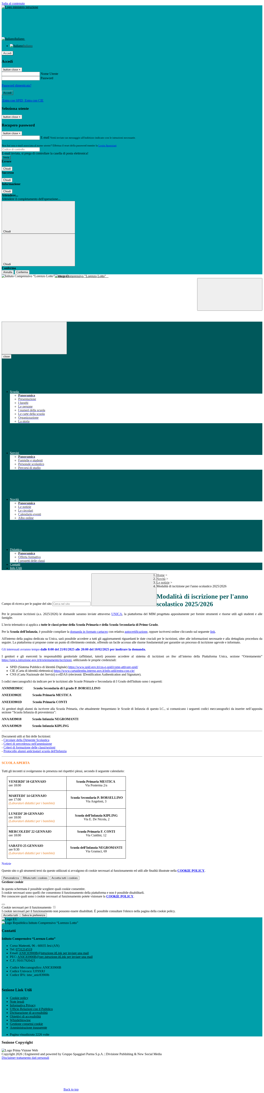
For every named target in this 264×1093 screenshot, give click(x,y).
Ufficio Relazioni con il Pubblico (31, 1009)
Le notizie (163, 582)
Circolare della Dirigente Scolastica (26, 740)
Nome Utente (49, 73)
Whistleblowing (20, 1020)
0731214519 (24, 949)
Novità (161, 579)
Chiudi (7, 168)
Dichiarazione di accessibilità (29, 1012)
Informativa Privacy (23, 1005)
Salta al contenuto (13, 3)
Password (47, 78)
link (212, 631)
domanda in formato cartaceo (89, 631)
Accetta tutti (65, 878)
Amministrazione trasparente (28, 1027)
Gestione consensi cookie (26, 1024)
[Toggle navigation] (34, 338)
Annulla (7, 272)
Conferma (22, 272)
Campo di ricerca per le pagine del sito (27, 603)
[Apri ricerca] (229, 294)
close (6, 356)
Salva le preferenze (33, 915)
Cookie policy (19, 998)
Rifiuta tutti (35, 878)
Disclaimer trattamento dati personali (25, 1057)
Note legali (17, 1001)
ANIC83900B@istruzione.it (54, 953)
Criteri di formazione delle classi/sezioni (29, 747)
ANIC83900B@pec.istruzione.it (55, 957)
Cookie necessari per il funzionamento (27, 907)
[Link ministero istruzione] (20, 7)
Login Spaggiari (107, 145)
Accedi (7, 53)
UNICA (116, 614)
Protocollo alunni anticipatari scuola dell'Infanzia (35, 751)
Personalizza (11, 878)
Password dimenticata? (16, 85)
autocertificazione (136, 631)
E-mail (45, 137)
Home (161, 575)
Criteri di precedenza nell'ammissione (28, 743)
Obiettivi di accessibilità (25, 1016)
